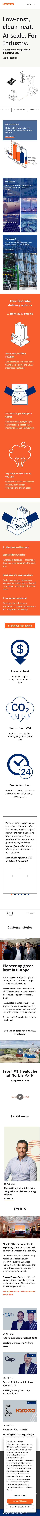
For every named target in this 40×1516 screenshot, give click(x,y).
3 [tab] (18, 894)
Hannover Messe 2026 (15, 1429)
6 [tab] (28, 894)
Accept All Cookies (20, 1501)
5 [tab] (25, 894)
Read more (9, 1202)
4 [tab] (22, 894)
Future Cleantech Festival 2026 (20, 1337)
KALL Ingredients (19, 1017)
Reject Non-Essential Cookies (20, 1507)
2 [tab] (15, 894)
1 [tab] (12, 894)
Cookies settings (20, 1495)
